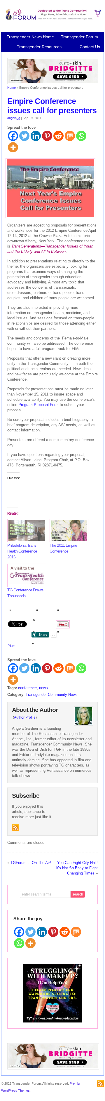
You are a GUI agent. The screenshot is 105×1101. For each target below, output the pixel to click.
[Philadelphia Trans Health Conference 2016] (25, 530)
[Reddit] (58, 136)
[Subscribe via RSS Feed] (15, 827)
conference (27, 688)
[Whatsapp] (81, 136)
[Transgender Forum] (52, 19)
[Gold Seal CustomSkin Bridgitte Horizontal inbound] (53, 83)
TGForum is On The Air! (30, 862)
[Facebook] (13, 136)
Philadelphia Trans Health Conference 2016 (22, 551)
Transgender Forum (79, 36)
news (43, 688)
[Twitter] (24, 136)
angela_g (13, 118)
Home (11, 87)
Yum (11, 646)
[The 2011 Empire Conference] (68, 530)
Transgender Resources (39, 46)
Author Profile (25, 717)
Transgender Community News (52, 694)
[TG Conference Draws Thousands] (25, 575)
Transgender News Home (30, 36)
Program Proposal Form (38, 405)
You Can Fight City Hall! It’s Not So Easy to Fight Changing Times (77, 867)
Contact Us (90, 46)
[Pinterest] (47, 136)
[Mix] (70, 136)
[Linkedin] (36, 136)
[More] (13, 147)
